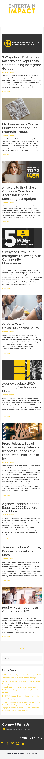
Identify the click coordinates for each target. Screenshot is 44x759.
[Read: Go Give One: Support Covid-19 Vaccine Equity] (22, 308)
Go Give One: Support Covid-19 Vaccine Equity (20, 326)
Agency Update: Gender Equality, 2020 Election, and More (20, 507)
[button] (2, 743)
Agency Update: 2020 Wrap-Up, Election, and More (19, 387)
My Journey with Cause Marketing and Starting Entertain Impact (20, 128)
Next (23, 649)
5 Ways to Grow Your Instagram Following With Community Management (21, 258)
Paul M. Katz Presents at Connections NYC (20, 609)
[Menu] (22, 21)
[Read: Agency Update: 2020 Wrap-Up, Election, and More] (22, 370)
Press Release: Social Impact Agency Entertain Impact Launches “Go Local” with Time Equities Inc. (21, 451)
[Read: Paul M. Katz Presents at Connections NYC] (22, 595)
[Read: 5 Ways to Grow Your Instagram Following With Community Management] (22, 238)
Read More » (6, 91)
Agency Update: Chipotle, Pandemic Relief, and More (21, 551)
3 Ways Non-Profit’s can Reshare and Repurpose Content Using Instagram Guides (21, 63)
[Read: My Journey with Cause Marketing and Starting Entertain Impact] (22, 109)
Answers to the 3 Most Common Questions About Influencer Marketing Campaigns (19, 193)
